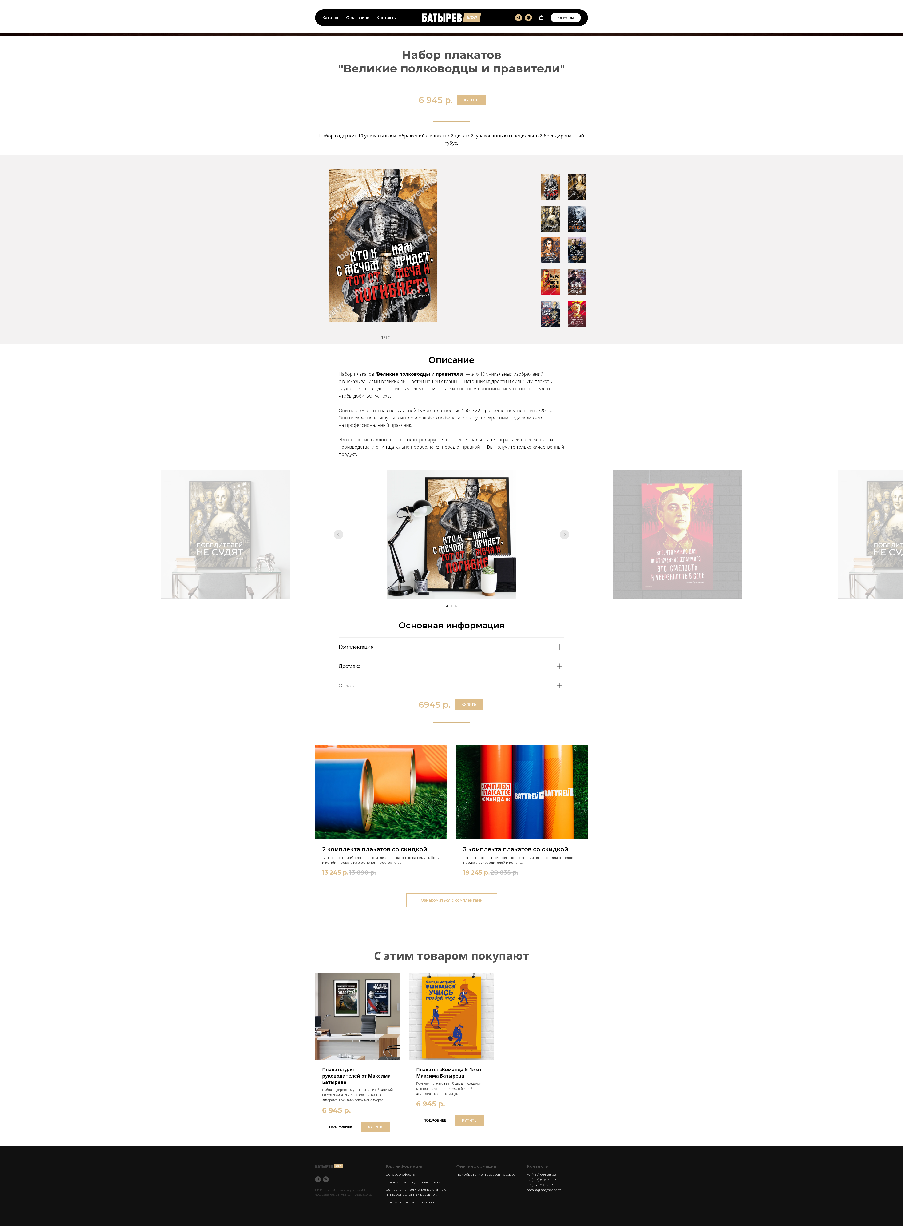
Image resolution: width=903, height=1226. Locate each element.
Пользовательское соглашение (413, 1202)
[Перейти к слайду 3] (456, 606)
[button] (541, 17)
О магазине (357, 18)
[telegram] (518, 17)
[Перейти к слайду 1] (447, 606)
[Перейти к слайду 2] (451, 606)
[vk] (326, 1179)
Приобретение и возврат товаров (486, 1174)
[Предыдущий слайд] (338, 534)
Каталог (330, 18)
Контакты (386, 18)
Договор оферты (400, 1174)
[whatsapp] (528, 17)
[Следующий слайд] (564, 534)
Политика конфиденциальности (413, 1182)
